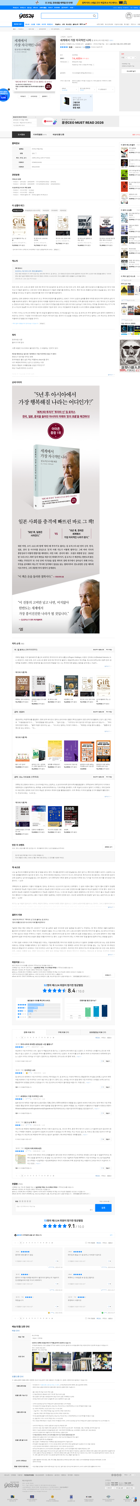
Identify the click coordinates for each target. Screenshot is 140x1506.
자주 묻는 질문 (120, 1488)
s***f (105, 1313)
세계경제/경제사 (55, 184)
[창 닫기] (90, 96)
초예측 (66, 829)
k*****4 (52, 1290)
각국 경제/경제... (55, 29)
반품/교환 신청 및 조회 (47, 1385)
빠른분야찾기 (18, 24)
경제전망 (67, 29)
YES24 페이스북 (115, 1475)
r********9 (51, 1267)
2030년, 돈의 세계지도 (22, 699)
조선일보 (31, 190)
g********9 (125, 300)
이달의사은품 (118, 24)
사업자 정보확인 (63, 1487)
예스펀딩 (68, 24)
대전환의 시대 (68, 699)
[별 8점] (27, 1201)
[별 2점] (20, 1201)
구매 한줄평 (91, 1243)
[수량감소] (126, 57)
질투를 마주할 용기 (54, 764)
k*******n (28, 1151)
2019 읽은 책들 (126, 284)
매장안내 (49, 24)
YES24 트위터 (118, 1475)
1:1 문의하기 (110, 1488)
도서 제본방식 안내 (36, 153)
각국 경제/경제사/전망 (42, 181)
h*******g (28, 1099)
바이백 (44, 24)
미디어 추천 (23, 190)
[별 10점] (30, 1201)
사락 (63, 24)
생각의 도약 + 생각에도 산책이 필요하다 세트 (39, 766)
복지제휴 (70, 1475)
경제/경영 (124, 303)
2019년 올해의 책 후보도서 (40, 195)
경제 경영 (31, 29)
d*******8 (28, 1125)
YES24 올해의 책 (25, 195)
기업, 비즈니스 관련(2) (128, 323)
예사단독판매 (109, 24)
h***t (123, 280)
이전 (19, 1037)
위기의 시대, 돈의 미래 (63, 238)
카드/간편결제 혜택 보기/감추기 (93, 73)
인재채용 (13, 1475)
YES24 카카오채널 (112, 1475)
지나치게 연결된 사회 (54, 829)
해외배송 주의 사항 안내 (131, 64)
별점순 (109, 1037)
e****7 (28, 1047)
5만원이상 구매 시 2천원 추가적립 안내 (93, 65)
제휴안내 (63, 1475)
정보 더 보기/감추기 (73, 47)
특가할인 (126, 24)
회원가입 (120, 7)
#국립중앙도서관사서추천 (32, 210)
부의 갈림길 (132, 148)
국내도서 (21, 29)
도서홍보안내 (49, 1475)
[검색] (94, 15)
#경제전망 (63, 210)
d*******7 (104, 1290)
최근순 (97, 1037)
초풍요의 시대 (133, 194)
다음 (50, 1037)
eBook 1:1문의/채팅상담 (126, 1485)
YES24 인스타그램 (120, 1475)
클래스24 (75, 24)
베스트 (27, 24)
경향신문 (31, 192)
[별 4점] (22, 1201)
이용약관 (20, 1475)
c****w (30, 1073)
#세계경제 (46, 210)
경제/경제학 (42, 29)
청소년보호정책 (39, 1475)
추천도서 (133, 24)
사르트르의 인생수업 (70, 764)
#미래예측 (55, 210)
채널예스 (58, 24)
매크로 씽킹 (132, 249)
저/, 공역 (72, 44)
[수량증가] (135, 57)
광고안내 (57, 1475)
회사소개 (6, 1475)
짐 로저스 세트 (52, 699)
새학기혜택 (100, 24)
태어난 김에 (76, 103)
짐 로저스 (63, 44)
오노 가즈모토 (76, 44)
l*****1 (124, 320)
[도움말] (68, 62)
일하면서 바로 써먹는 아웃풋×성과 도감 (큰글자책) (87, 766)
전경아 (70, 44)
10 (48, 1037)
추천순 (103, 1037)
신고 (42, 1047)
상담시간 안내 (130, 1488)
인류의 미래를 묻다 (38, 829)
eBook (63, 89)
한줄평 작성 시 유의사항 (111, 1201)
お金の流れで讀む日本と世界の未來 (120, 44)
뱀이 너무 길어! (20, 764)
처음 (16, 1037)
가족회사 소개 (129, 1475)
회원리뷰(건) (80, 47)
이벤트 (38, 24)
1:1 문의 (56, 1385)
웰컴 (14, 29)
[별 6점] (25, 1201)
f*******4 (104, 1267)
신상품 (33, 24)
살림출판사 (88, 44)
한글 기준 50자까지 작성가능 (26, 1206)
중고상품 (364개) (84, 89)
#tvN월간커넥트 (17, 210)
